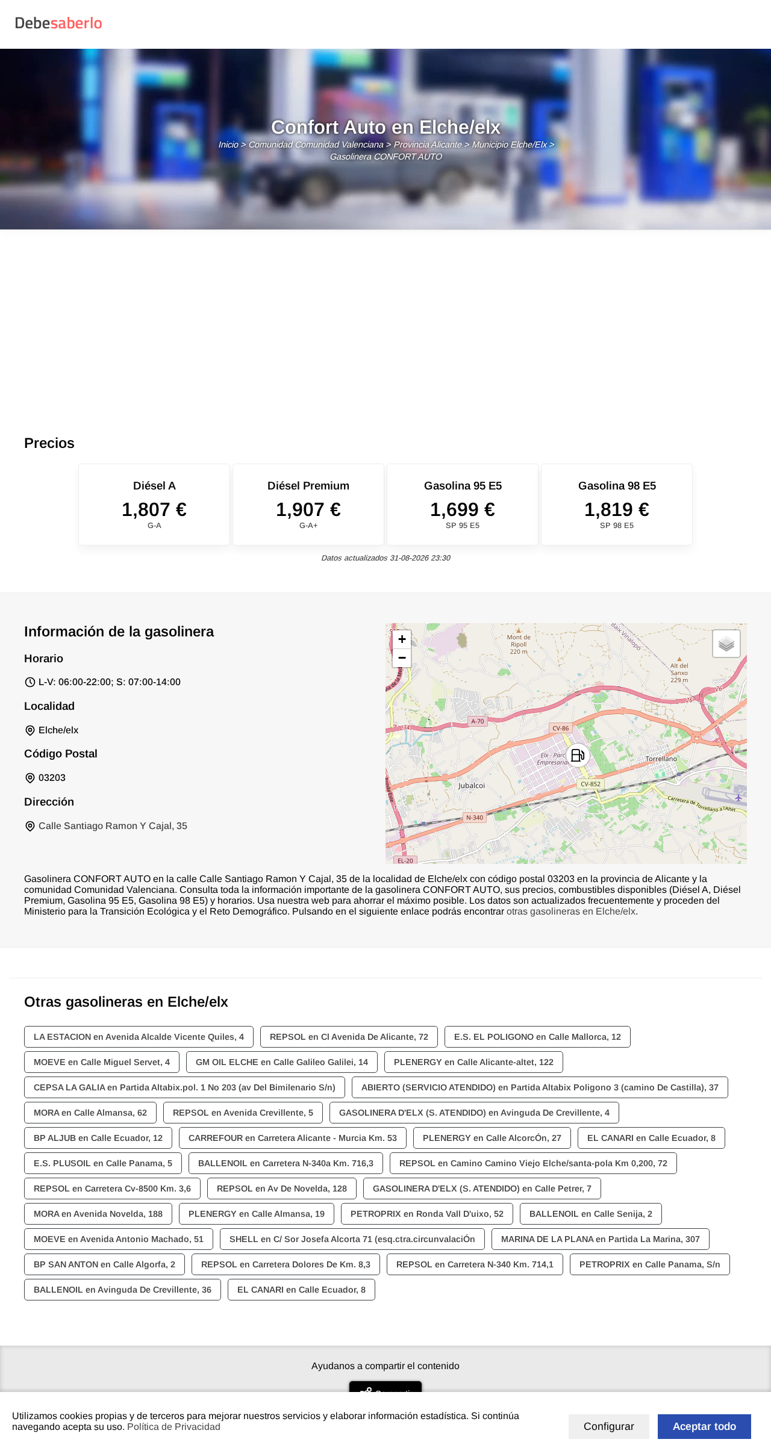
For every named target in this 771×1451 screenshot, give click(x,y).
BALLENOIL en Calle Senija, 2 (590, 1214)
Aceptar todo (704, 1426)
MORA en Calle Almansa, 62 (90, 1112)
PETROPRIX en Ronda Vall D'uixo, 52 (427, 1214)
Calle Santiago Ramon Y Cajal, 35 (113, 826)
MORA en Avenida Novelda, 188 (98, 1214)
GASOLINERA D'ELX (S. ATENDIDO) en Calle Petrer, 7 (482, 1188)
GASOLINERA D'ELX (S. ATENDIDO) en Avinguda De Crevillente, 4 (474, 1112)
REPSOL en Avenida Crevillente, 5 (243, 1112)
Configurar (609, 1426)
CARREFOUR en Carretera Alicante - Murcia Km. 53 (293, 1138)
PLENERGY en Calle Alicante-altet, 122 (474, 1062)
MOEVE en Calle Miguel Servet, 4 (102, 1062)
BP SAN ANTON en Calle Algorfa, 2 (104, 1264)
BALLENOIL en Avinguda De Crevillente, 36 (122, 1289)
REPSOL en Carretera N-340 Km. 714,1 (475, 1264)
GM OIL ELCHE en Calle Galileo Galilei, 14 (282, 1062)
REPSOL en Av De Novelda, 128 (282, 1188)
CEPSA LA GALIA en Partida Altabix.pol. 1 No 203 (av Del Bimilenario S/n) (185, 1087)
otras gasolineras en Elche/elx (571, 911)
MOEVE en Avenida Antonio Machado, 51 (119, 1239)
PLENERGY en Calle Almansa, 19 (257, 1214)
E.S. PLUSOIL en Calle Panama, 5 (103, 1163)
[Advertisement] (385, 320)
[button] (578, 755)
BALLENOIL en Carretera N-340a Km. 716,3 (285, 1163)
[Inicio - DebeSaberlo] (58, 28)
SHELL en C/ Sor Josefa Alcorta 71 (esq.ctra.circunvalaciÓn (352, 1239)
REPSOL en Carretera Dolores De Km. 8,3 (285, 1264)
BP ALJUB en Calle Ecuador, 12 (98, 1138)
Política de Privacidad (173, 1426)
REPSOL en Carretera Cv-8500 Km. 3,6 (112, 1188)
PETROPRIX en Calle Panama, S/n (649, 1264)
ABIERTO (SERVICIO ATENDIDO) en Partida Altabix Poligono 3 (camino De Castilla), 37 (540, 1087)
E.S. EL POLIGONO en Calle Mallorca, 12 (537, 1037)
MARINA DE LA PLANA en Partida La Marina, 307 (600, 1239)
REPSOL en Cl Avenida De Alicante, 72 (349, 1037)
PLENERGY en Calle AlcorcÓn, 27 (492, 1138)
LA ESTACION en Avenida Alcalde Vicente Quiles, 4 (139, 1037)
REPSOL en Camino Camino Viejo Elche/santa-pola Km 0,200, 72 (533, 1163)
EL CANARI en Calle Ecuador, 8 (651, 1138)
